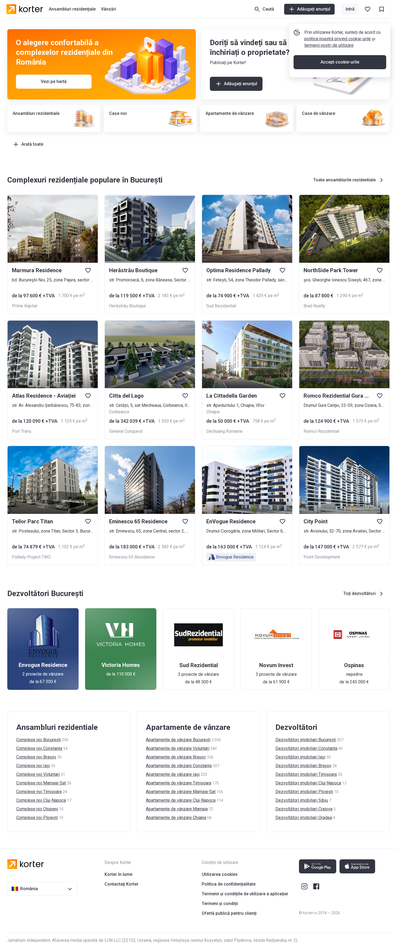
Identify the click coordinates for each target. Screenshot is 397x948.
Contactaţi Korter (122, 884)
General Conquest (126, 431)
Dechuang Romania (224, 431)
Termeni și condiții (220, 903)
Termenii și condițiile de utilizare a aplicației (245, 893)
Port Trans (21, 431)
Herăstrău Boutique (127, 305)
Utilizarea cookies (220, 874)
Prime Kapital (24, 305)
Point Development (322, 557)
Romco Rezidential (321, 431)
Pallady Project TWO (31, 557)
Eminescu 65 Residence (132, 557)
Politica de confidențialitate (228, 884)
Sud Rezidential (221, 305)
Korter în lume (118, 874)
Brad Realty (314, 305)
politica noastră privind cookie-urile (337, 38)
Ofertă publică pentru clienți (229, 913)
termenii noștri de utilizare (329, 45)
